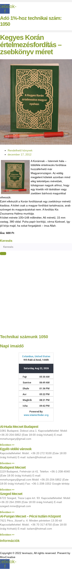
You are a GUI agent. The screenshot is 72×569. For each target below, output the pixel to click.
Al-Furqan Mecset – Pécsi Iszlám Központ (30, 516)
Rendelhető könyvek (20, 150)
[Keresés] (3, 253)
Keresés (6, 241)
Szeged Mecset (11, 494)
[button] (36, 1)
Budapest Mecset (13, 467)
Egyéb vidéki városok (15, 449)
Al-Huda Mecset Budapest (19, 427)
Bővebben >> (7, 445)
